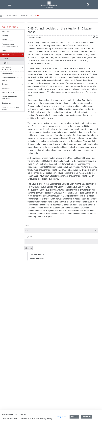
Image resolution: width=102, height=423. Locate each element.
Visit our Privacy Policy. (42, 418)
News (4, 50)
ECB (6, 63)
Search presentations (38, 258)
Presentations (7, 74)
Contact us (6, 103)
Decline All (86, 417)
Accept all (74, 417)
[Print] (97, 37)
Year (27, 226)
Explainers (6, 31)
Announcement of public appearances (10, 45)
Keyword (28, 237)
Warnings (6, 88)
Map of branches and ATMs (10, 108)
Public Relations (11, 16)
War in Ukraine (8, 92)
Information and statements (8, 68)
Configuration (61, 417)
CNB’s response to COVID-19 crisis (9, 98)
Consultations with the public (10, 79)
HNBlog (5, 36)
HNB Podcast (7, 40)
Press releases (26, 16)
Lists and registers (37, 254)
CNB (37, 16)
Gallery (5, 84)
